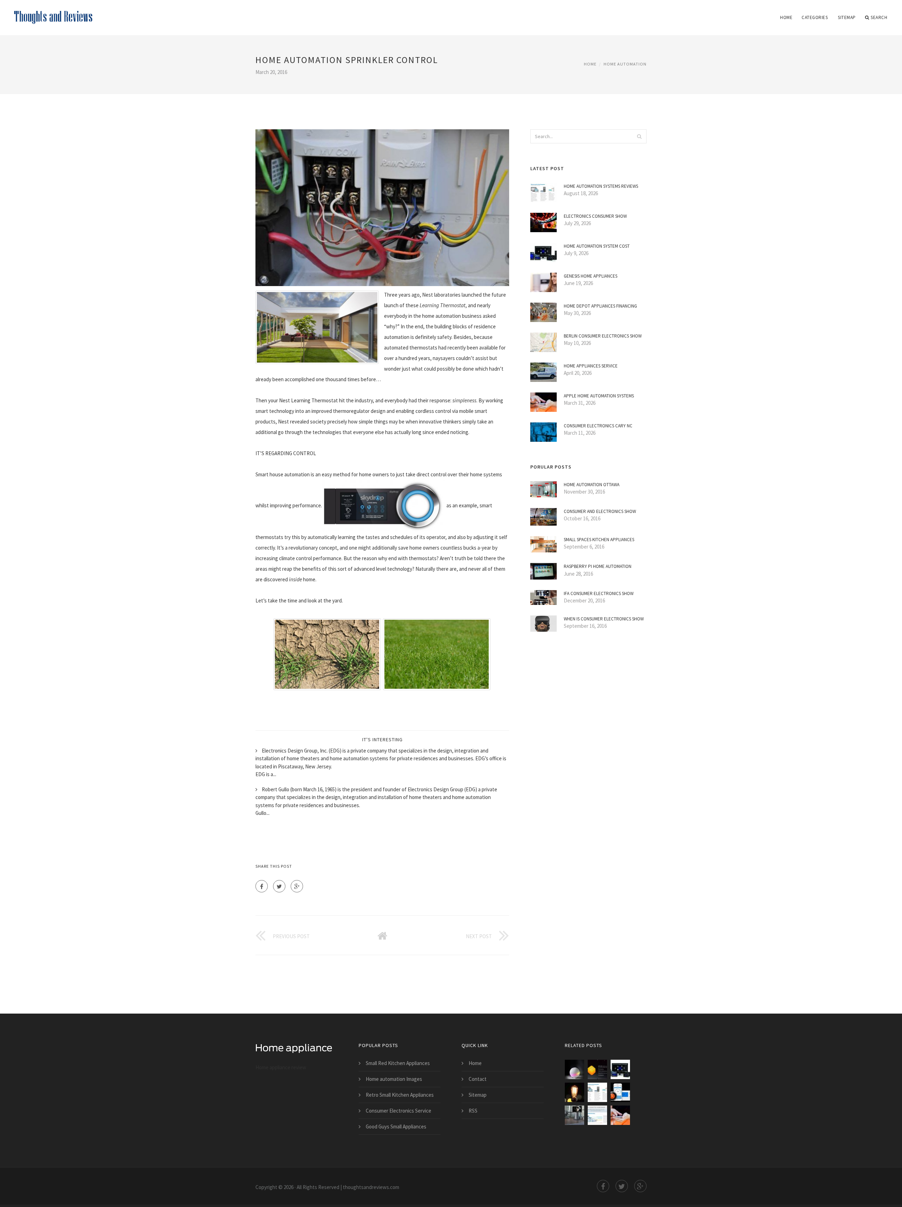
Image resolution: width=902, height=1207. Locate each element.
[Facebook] (261, 886)
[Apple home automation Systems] (620, 1115)
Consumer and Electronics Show (600, 511)
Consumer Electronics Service (398, 1110)
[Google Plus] (297, 886)
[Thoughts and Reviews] (53, 13)
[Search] (639, 136)
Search (879, 17)
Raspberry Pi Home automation (597, 566)
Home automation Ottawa (591, 485)
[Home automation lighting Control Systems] (620, 1092)
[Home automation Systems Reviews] (597, 1092)
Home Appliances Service (591, 366)
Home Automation (625, 64)
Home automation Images (394, 1079)
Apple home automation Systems (599, 396)
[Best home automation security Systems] (597, 1115)
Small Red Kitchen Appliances (398, 1063)
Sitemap (847, 17)
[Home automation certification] (597, 1069)
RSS (473, 1110)
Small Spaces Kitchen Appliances (599, 540)
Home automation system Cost (597, 246)
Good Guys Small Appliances (396, 1126)
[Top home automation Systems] (574, 1115)
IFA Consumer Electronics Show (599, 593)
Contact (478, 1079)
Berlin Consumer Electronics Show (603, 336)
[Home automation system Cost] (620, 1069)
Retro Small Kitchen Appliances (400, 1094)
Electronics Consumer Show (595, 216)
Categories (815, 17)
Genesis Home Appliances (590, 276)
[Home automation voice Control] (574, 1069)
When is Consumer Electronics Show (604, 619)
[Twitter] (279, 886)
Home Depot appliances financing (600, 306)
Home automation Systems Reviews (601, 186)
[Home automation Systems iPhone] (574, 1092)
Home (786, 17)
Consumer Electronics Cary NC (598, 426)
